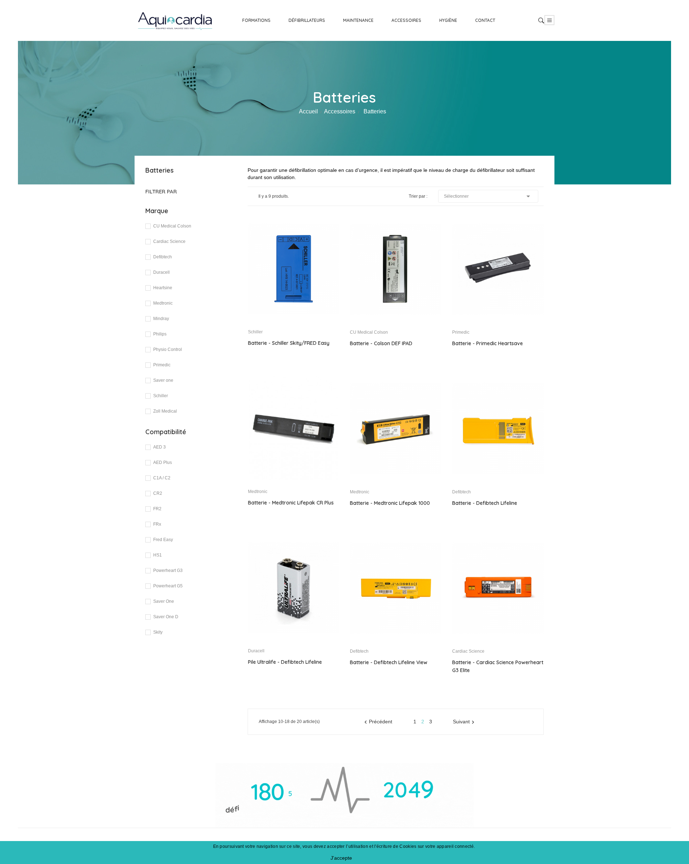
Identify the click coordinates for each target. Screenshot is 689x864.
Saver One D (165, 616)
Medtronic (163, 303)
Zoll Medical (165, 411)
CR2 (157, 493)
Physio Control (167, 349)
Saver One (163, 601)
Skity (158, 632)
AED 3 (159, 447)
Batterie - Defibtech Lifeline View (388, 662)
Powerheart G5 (168, 585)
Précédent (377, 722)
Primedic (161, 364)
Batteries (159, 170)
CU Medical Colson (172, 226)
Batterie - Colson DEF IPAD (381, 343)
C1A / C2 (161, 477)
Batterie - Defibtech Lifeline (484, 503)
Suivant (464, 722)
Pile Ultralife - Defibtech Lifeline (285, 662)
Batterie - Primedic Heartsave (487, 343)
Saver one (163, 380)
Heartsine (162, 287)
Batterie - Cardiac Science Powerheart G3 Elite (497, 666)
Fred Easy (163, 539)
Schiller (160, 395)
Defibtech (162, 256)
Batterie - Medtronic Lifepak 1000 (390, 503)
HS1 (157, 555)
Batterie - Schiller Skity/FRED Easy (288, 343)
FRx (157, 524)
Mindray (161, 318)
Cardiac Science (169, 241)
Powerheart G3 (168, 570)
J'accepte (341, 858)
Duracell (161, 272)
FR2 (157, 508)
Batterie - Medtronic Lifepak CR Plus (291, 502)
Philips (160, 334)
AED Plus (162, 462)
